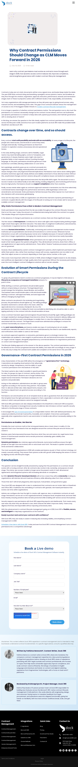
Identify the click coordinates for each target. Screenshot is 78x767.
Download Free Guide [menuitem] (46, 734)
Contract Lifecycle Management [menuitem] (10, 733)
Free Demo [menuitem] (43, 738)
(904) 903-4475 (68, 735)
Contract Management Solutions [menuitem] (10, 740)
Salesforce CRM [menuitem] (26, 738)
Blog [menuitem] (41, 726)
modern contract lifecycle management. (51, 107)
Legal (42, 758)
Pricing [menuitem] (42, 730)
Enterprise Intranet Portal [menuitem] (9, 748)
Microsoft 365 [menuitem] (25, 730)
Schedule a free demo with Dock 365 (14, 524)
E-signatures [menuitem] (25, 726)
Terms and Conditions (8, 758)
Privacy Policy (39, 761)
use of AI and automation (24, 412)
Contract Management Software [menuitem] (10, 729)
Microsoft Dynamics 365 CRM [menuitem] (29, 734)
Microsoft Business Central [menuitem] (29, 745)
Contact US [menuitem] (43, 741)
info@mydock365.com (70, 738)
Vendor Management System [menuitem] (10, 744)
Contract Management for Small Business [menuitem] (10, 736)
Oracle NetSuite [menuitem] (25, 741)
